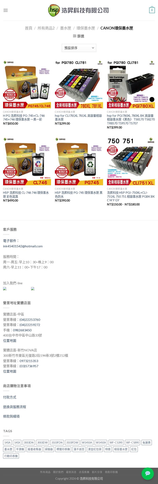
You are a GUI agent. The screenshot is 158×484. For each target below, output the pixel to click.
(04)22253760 (30, 319)
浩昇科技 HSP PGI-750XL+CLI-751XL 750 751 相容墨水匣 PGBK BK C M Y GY (131, 196)
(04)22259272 (30, 325)
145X (17, 442)
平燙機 (20, 449)
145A (7, 442)
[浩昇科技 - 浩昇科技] (79, 10)
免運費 (147, 442)
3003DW (42, 442)
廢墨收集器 (34, 449)
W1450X (101, 442)
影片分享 (97, 472)
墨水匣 (65, 28)
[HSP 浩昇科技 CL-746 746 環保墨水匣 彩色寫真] (27, 161)
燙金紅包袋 (94, 449)
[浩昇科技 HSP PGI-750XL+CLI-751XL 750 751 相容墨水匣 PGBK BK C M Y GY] (131, 161)
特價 (107, 449)
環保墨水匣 (86, 28)
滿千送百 (79, 449)
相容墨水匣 (121, 449)
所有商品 (45, 472)
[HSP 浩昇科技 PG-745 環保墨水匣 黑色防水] (79, 161)
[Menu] (5, 10)
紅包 (134, 449)
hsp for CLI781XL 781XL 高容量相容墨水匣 (78, 117)
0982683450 (22, 330)
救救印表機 (111, 472)
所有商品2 (46, 28)
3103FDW (72, 442)
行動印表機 (11, 456)
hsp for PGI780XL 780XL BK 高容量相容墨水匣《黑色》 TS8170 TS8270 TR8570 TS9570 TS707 (131, 119)
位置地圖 (9, 340)
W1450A (87, 442)
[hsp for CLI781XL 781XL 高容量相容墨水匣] (79, 84)
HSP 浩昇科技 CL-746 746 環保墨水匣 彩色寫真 (26, 194)
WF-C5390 (116, 442)
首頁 (28, 28)
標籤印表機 (63, 449)
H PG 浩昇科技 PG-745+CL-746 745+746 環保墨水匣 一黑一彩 (24, 117)
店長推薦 (84, 472)
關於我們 (58, 472)
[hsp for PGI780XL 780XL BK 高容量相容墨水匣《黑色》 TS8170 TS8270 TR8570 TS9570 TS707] (131, 84)
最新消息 (71, 472)
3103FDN (57, 442)
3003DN (29, 442)
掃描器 (49, 449)
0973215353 (29, 361)
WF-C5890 (132, 442)
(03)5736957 (29, 366)
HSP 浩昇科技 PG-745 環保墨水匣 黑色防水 (78, 194)
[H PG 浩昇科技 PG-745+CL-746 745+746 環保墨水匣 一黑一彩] (27, 84)
